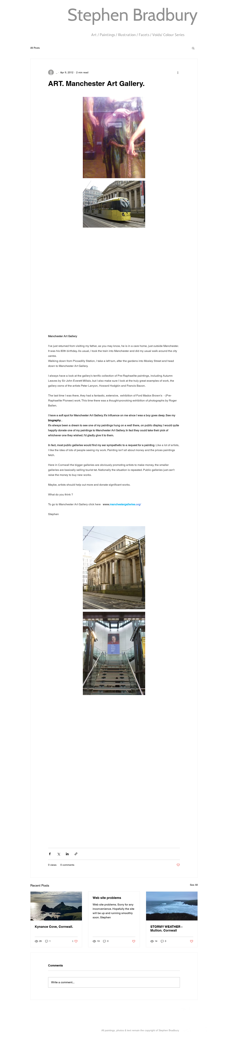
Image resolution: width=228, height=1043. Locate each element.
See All (194, 884)
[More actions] (178, 72)
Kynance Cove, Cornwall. (54, 926)
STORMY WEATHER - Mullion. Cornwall (166, 928)
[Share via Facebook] (49, 854)
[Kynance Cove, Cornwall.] (56, 906)
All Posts (35, 47)
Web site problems (107, 898)
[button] (193, 48)
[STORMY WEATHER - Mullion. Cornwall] (172, 906)
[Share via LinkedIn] (67, 854)
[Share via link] (76, 854)
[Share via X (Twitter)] (58, 854)
